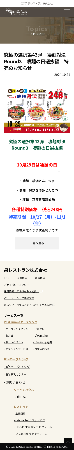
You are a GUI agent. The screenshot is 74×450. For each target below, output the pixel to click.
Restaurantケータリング (20, 322)
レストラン (21, 406)
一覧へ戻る (37, 243)
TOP (6, 278)
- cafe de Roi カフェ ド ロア (29, 420)
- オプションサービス (16, 349)
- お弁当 (8, 335)
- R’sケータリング (17, 367)
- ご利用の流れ (41, 335)
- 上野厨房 (20, 413)
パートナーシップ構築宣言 (19, 298)
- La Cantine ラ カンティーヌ (30, 433)
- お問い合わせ (41, 349)
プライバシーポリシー (16, 284)
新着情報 (40, 278)
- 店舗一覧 (20, 396)
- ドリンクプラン (13, 342)
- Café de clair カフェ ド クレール (33, 427)
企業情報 (22, 278)
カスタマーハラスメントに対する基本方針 (28, 304)
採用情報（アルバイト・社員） (21, 291)
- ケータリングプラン (16, 329)
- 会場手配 (38, 329)
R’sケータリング (16, 359)
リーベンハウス (24, 389)
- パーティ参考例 (42, 342)
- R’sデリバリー (15, 374)
